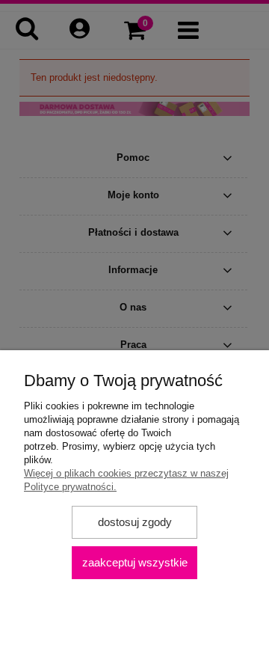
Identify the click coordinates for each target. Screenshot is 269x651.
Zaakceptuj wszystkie (135, 562)
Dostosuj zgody (135, 522)
